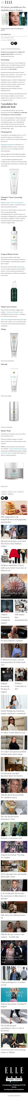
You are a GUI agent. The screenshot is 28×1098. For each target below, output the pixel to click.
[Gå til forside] (8, 2)
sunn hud (4, 492)
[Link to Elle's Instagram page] (7, 1077)
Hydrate (21, 319)
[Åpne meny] (2, 2)
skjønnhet (10, 494)
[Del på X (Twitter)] (15, 43)
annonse (4, 494)
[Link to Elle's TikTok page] (16, 1077)
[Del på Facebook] (12, 43)
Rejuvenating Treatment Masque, (18, 448)
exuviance (20, 492)
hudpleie (10, 492)
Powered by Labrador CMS (14, 1095)
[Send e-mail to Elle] (20, 1077)
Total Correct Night (6, 319)
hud (15, 492)
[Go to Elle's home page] (14, 1070)
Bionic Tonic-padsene (6, 453)
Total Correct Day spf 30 (13, 312)
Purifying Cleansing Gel (7, 144)
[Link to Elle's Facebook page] (11, 1077)
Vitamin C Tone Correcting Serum (14, 202)
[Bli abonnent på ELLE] (14, 1082)
